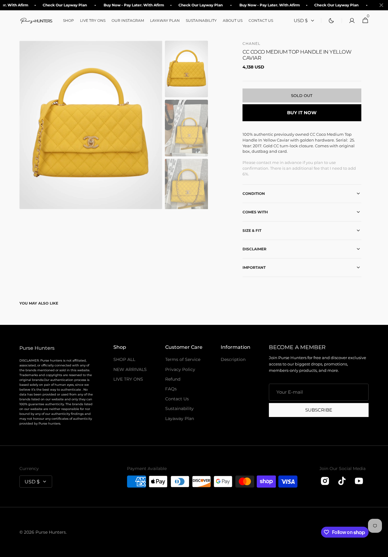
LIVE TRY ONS (128, 379)
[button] (350, 20)
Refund (172, 379)
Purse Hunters (50, 532)
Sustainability (179, 408)
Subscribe (318, 410)
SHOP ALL (124, 359)
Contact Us (177, 399)
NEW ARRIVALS (130, 369)
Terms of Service (182, 359)
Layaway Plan (179, 418)
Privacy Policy (180, 369)
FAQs (171, 389)
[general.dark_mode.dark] (331, 20)
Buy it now (301, 112)
